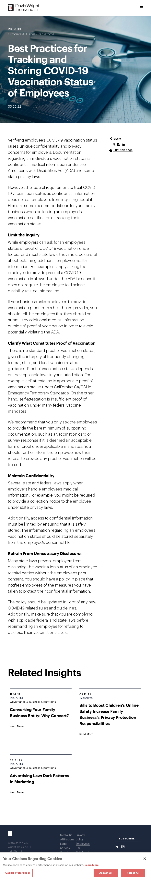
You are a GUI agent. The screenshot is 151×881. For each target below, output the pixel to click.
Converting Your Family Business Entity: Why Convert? (39, 712)
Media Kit (66, 835)
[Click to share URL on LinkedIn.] (123, 144)
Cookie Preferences (17, 872)
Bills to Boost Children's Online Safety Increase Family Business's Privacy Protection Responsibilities (108, 714)
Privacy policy (80, 837)
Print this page (123, 150)
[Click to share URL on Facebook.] (118, 144)
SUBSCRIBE (127, 838)
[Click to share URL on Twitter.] (114, 144)
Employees (83, 844)
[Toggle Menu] (141, 8)
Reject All (133, 872)
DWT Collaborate (83, 850)
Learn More (92, 864)
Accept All (105, 872)
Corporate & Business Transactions (31, 34)
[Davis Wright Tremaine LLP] (24, 8)
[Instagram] (122, 847)
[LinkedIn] (116, 847)
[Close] (144, 858)
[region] (75, 866)
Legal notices (65, 846)
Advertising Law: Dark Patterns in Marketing (39, 778)
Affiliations (67, 839)
